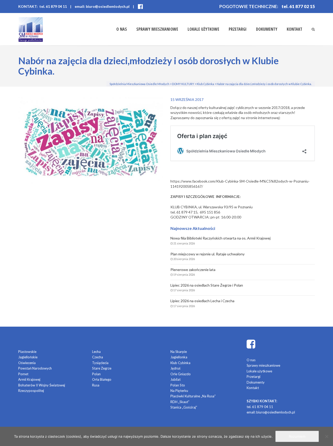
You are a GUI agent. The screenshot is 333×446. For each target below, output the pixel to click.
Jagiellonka (178, 357)
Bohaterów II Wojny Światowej (41, 385)
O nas (121, 29)
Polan (96, 374)
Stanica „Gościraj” (183, 407)
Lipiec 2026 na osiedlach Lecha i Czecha (202, 301)
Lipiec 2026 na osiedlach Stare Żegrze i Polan (206, 285)
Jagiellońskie (27, 357)
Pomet (23, 374)
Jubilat (175, 379)
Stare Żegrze (101, 368)
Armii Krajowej (29, 379)
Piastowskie (27, 352)
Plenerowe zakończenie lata (192, 269)
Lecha (96, 352)
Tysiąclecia (100, 363)
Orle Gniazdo (180, 374)
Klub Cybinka (180, 363)
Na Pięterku (179, 391)
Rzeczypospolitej (31, 391)
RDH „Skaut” (179, 402)
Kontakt (294, 29)
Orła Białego (101, 379)
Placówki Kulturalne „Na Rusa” (193, 396)
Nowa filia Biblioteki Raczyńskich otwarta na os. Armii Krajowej (220, 238)
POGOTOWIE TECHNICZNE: (248, 6)
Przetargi (238, 29)
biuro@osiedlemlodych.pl (275, 412)
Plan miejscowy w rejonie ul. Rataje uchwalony (207, 254)
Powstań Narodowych (35, 368)
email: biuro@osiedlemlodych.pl (102, 6)
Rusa (95, 385)
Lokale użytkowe (203, 29)
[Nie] (326, 436)
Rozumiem (297, 436)
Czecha (97, 357)
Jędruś (175, 368)
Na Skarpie (178, 352)
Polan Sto (177, 385)
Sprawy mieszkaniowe (157, 29)
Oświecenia (27, 363)
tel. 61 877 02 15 (298, 6)
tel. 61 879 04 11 (260, 407)
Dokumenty (266, 29)
